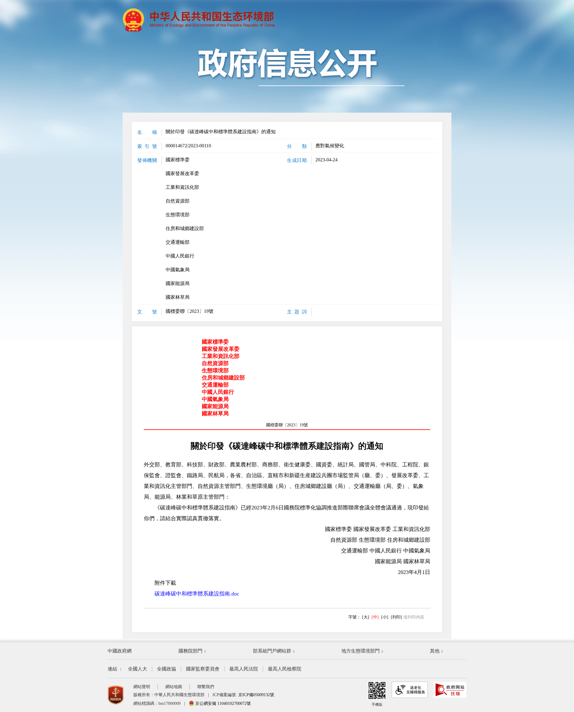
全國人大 (137, 668)
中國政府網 (120, 650)
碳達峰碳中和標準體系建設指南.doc (197, 594)
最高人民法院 (243, 668)
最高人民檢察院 (284, 668)
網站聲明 (141, 687)
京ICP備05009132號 (256, 695)
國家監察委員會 (202, 668)
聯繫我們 (205, 687)
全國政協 (166, 668)
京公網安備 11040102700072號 (222, 703)
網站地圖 (173, 687)
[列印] (396, 617)
